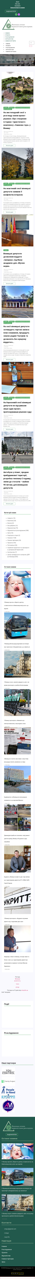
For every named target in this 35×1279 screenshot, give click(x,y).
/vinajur (6, 1233)
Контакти (17, 5)
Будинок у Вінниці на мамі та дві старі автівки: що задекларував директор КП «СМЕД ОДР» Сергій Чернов (17, 880)
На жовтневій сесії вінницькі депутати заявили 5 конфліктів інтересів (17, 191)
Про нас (17, 4)
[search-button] (30, 46)
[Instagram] (19, 14)
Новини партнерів (11, 51)
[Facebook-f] (16, 14)
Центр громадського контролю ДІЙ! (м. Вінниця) (16, 108)
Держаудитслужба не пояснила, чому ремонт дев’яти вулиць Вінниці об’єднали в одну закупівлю (17, 838)
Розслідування (10, 47)
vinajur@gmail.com (10, 1229)
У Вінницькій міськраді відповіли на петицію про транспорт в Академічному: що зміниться (17, 1021)
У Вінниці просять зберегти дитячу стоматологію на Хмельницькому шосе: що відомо (16, 605)
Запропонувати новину (17, 7)
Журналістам (10, 49)
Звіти (17, 2)
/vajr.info (7, 1237)
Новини (8, 43)
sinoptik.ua (24, 990)
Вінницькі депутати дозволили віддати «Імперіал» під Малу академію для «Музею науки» (14, 259)
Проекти (8, 45)
